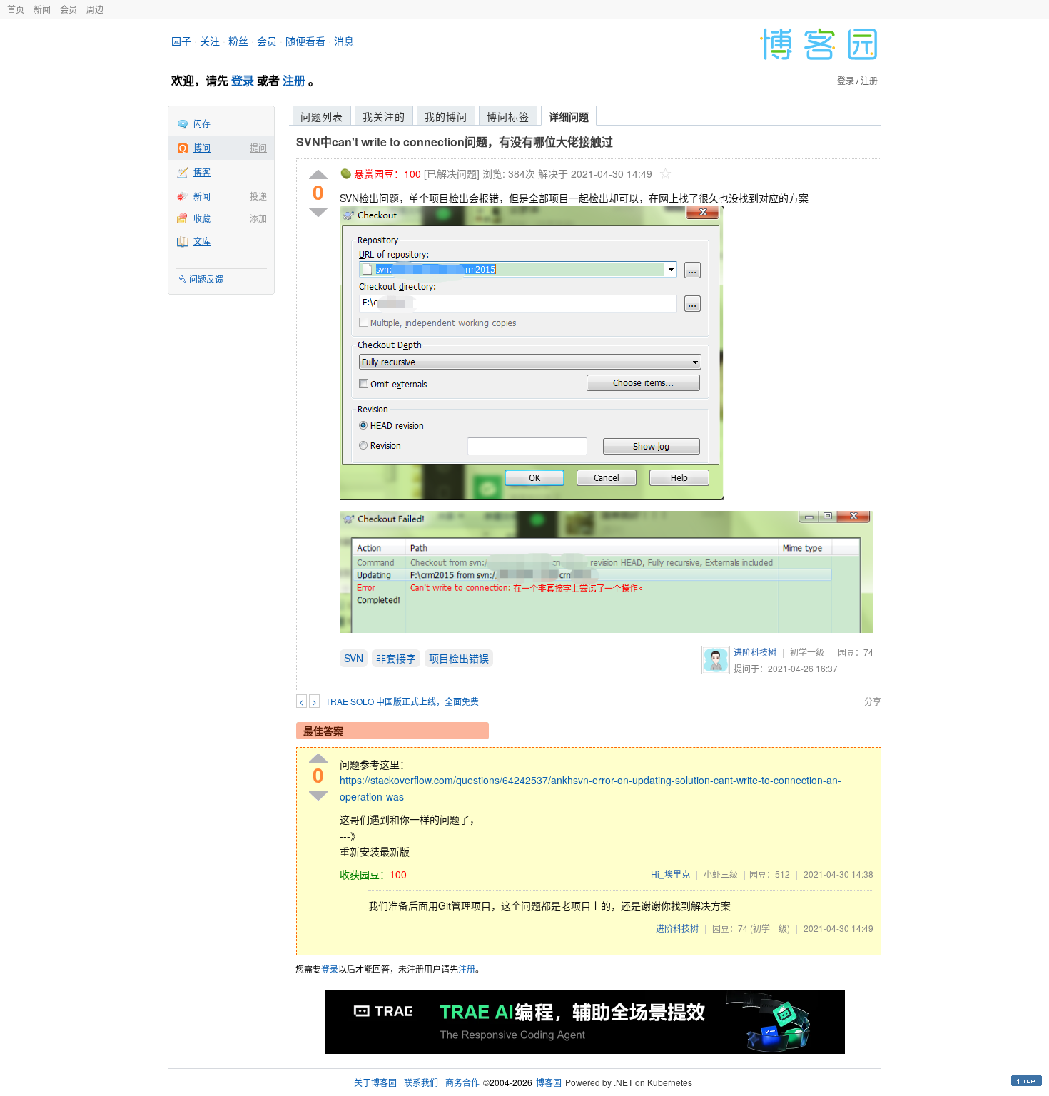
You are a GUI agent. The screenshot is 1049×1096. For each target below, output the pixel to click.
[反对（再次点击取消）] (318, 212)
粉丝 (238, 41)
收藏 (202, 218)
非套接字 (396, 658)
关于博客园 (375, 1082)
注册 (294, 80)
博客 (202, 172)
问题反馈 (206, 279)
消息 (344, 41)
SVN (353, 658)
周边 (94, 9)
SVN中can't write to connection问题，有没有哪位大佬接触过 (454, 141)
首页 (15, 9)
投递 (258, 196)
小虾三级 (721, 874)
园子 (181, 41)
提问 (258, 147)
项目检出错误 (459, 658)
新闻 (42, 9)
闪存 (202, 123)
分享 (872, 701)
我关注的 (384, 116)
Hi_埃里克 (670, 874)
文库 (202, 241)
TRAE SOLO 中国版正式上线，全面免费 (402, 701)
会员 (68, 9)
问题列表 (321, 116)
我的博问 (446, 116)
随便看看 (305, 41)
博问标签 (508, 116)
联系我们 (421, 1082)
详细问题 (569, 116)
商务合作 (462, 1082)
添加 (258, 218)
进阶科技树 (755, 652)
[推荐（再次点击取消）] (318, 175)
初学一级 (807, 652)
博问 (202, 147)
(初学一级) (770, 928)
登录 (242, 80)
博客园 (549, 1082)
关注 (210, 41)
